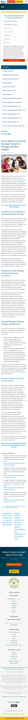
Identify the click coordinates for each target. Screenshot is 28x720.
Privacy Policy (20, 710)
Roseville (14, 605)
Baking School (7, 83)
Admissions (14, 652)
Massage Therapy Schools (12, 506)
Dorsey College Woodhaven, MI (12, 118)
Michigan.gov (21, 372)
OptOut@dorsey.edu (16, 57)
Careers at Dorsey (14, 663)
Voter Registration (8, 710)
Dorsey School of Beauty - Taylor (14, 645)
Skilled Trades (14, 640)
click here (21, 671)
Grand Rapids (14, 603)
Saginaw (14, 607)
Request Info (11, 1)
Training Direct (14, 625)
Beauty (14, 638)
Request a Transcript (14, 661)
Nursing (14, 634)
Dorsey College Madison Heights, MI (14, 110)
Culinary (14, 636)
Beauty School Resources (11, 79)
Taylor (14, 623)
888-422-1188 (14, 718)
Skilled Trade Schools (9, 90)
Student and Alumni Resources (12, 98)
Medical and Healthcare (14, 632)
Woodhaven (14, 611)
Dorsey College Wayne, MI (11, 122)
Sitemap (15, 710)
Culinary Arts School (9, 87)
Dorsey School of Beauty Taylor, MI (13, 126)
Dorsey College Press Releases (12, 102)
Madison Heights (14, 598)
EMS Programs (7, 94)
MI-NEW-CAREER (9, 507)
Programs (15, 507)
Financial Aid (14, 654)
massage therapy (21, 180)
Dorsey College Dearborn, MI (11, 106)
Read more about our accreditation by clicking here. (14, 696)
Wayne (14, 609)
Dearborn (14, 601)
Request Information (14, 60)
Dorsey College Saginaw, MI (11, 114)
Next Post (19, 526)
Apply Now (19, 1)
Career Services (14, 656)
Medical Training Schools (10, 75)
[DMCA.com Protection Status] (14, 706)
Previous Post (8, 519)
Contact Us (14, 658)
